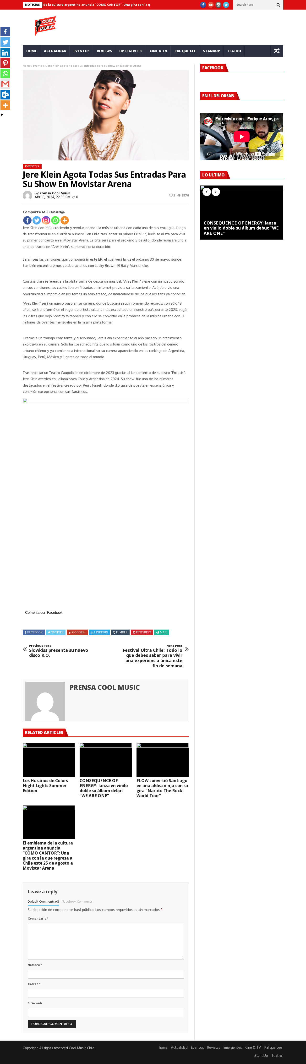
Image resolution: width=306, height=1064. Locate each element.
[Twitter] (37, 220)
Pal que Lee (185, 51)
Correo (34, 984)
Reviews (104, 51)
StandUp (211, 51)
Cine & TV (158, 51)
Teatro (234, 51)
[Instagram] (46, 220)
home (31, 51)
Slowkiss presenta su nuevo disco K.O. (58, 651)
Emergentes (130, 51)
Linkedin (101, 632)
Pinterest (143, 632)
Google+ (79, 632)
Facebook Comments (77, 901)
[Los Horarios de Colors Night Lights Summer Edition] (49, 760)
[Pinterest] (5, 63)
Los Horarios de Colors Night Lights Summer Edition (45, 785)
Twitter (57, 632)
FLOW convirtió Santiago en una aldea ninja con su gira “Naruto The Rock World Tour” (162, 788)
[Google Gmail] (5, 84)
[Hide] (2, 115)
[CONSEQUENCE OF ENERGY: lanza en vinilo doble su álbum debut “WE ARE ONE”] (106, 760)
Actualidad (55, 51)
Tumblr (122, 632)
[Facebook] (27, 220)
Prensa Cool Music (55, 193)
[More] (64, 220)
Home (27, 66)
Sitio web (35, 1003)
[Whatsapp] (55, 220)
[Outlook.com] (5, 94)
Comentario (38, 918)
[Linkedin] (5, 52)
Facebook (35, 632)
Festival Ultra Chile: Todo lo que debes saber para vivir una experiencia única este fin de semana (152, 656)
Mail (163, 632)
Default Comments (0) (43, 901)
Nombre (35, 965)
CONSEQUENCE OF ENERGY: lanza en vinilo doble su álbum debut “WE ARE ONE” (104, 788)
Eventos (81, 51)
